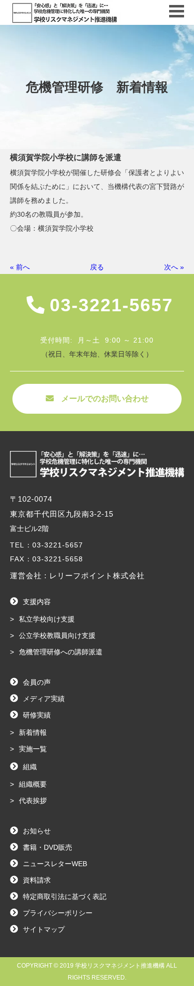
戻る (97, 267)
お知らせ (37, 831)
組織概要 (33, 784)
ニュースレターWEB (55, 864)
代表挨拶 (33, 801)
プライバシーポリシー (58, 913)
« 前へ (20, 267)
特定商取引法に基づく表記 (64, 896)
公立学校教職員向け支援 (57, 635)
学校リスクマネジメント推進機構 (120, 965)
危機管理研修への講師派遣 (60, 652)
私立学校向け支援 (47, 619)
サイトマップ (44, 929)
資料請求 (37, 880)
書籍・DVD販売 (47, 847)
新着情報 (33, 732)
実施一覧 (33, 749)
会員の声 (37, 682)
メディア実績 (44, 699)
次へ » (174, 267)
